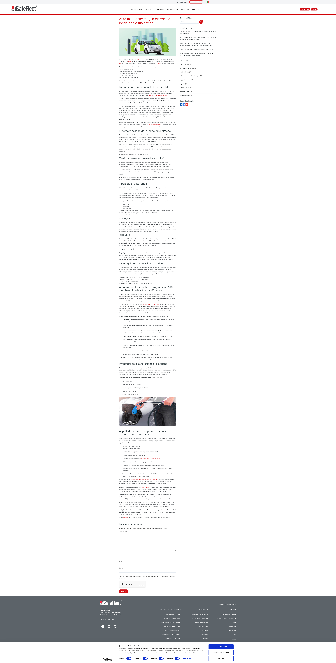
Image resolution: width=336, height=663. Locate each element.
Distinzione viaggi (203, 626)
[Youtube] (187, 105)
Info (187, 9)
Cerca (201, 22)
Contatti (234, 639)
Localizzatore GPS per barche (172, 626)
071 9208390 (183, 2)
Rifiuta (221, 658)
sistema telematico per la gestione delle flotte (144, 479)
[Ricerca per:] (189, 22)
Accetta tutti (221, 647)
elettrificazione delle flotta (151, 304)
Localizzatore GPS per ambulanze (171, 630)
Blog (183, 9)
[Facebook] (181, 105)
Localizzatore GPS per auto (173, 614)
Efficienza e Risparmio (186, 68)
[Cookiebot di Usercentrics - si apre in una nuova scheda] (107, 659)
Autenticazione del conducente (199, 614)
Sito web (121, 568)
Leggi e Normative (185, 80)
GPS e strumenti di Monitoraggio (189, 76)
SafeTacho (205, 630)
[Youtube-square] (109, 626)
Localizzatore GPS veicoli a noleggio (170, 622)
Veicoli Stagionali (185, 96)
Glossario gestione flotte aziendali (226, 618)
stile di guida (145, 487)
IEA (120, 64)
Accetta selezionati (221, 652)
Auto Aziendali (184, 64)
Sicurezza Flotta (184, 92)
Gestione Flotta (184, 72)
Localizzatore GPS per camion (172, 618)
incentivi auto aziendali (156, 125)
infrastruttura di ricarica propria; (150, 458)
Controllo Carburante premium (200, 618)
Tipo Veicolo (159, 9)
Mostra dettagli (187, 659)
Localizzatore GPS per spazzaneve (171, 634)
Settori (149, 9)
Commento (123, 531)
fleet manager (138, 59)
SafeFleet (126, 517)
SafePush (205, 638)
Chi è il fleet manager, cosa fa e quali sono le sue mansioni (197, 49)
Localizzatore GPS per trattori (172, 638)
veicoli (159, 64)
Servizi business (172, 9)
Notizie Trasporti (185, 88)
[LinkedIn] (184, 105)
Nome (121, 554)
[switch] (145, 658)
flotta (129, 61)
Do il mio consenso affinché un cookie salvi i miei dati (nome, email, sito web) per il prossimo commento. (147, 577)
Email (121, 561)
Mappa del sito (232, 630)
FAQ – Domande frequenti (228, 614)
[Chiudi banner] (237, 645)
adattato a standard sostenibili (158, 95)
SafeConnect (204, 634)
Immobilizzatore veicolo (201, 622)
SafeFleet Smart (137, 9)
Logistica (182, 84)
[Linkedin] (115, 626)
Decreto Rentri (232, 626)
